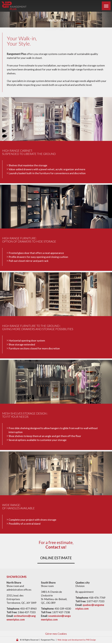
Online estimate (56, 558)
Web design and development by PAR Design (76, 640)
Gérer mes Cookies (56, 633)
